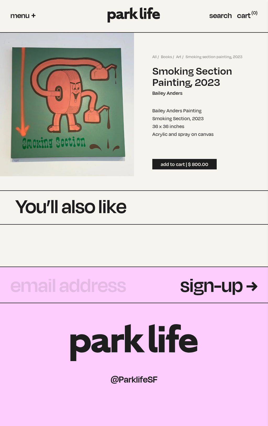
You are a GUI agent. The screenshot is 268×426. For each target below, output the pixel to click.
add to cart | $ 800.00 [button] (184, 164)
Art (178, 56)
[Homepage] (134, 15)
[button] (23, 15)
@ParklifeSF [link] (134, 379)
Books (166, 56)
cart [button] (247, 15)
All (154, 56)
